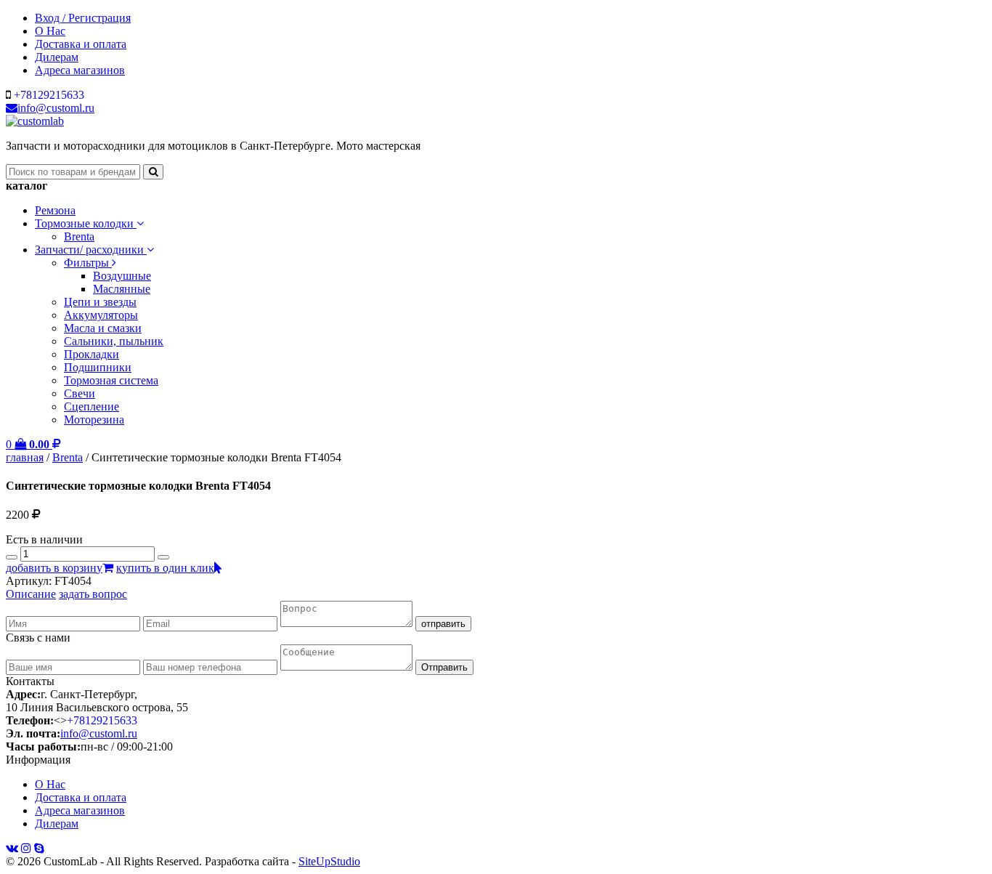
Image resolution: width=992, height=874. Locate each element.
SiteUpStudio (329, 861)
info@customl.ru (55, 108)
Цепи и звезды (100, 302)
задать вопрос (93, 594)
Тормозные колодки (86, 223)
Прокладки (91, 354)
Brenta (79, 236)
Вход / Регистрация (83, 18)
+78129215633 (49, 95)
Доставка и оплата (80, 44)
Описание (31, 594)
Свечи (79, 393)
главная (25, 457)
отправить (443, 623)
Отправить (444, 667)
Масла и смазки (103, 328)
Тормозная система (111, 380)
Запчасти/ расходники (91, 249)
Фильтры (88, 262)
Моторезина (94, 419)
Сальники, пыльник (113, 341)
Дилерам (56, 57)
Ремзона (55, 210)
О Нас (50, 31)
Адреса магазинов (80, 70)
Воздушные (122, 276)
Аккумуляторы (101, 315)
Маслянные (121, 289)
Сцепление (91, 406)
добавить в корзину (54, 568)
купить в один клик (165, 568)
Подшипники (97, 367)
